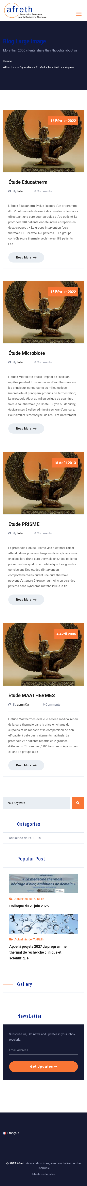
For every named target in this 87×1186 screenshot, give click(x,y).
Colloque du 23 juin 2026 (28, 906)
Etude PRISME (23, 524)
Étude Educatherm (27, 182)
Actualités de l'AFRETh (25, 838)
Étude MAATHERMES (31, 695)
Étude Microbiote (26, 353)
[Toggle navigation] (79, 14)
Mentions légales (43, 1174)
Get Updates (42, 1066)
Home (7, 61)
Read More (24, 257)
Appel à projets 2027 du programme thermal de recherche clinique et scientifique (38, 952)
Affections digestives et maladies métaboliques (38, 67)
